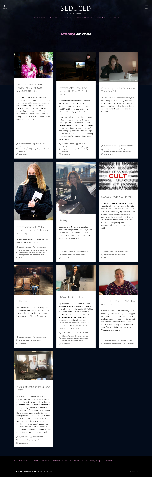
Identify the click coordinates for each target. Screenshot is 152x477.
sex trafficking (40, 252)
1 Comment (65, 258)
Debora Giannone (69, 251)
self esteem (80, 149)
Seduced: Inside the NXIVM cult (30, 471)
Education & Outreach (84, 18)
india (46, 250)
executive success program (70, 338)
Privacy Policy (95, 460)
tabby (37, 149)
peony (74, 149)
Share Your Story (20, 460)
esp (87, 336)
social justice (31, 149)
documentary (77, 147)
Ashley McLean (111, 146)
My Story (63, 220)
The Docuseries (39, 18)
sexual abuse (66, 340)
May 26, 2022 (40, 144)
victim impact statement (36, 255)
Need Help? (101, 18)
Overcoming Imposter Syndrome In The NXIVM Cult (118, 89)
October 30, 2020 (41, 247)
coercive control (33, 147)
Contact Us (114, 18)
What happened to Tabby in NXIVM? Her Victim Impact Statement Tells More (29, 88)
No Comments (23, 154)
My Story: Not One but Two (71, 297)
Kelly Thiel (109, 251)
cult (40, 147)
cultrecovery (69, 147)
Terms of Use (108, 460)
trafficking (65, 151)
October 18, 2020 (85, 251)
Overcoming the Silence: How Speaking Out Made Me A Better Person (74, 91)
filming (84, 147)
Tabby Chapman (26, 144)
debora (77, 255)
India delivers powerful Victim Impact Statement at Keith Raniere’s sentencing (33, 230)
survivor (73, 340)
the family (79, 340)
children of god (66, 336)
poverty (114, 343)
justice (21, 252)
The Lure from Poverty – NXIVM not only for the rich (118, 302)
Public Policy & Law (60, 460)
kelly (119, 255)
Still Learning (22, 301)
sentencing (22, 149)
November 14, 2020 (127, 146)
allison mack (23, 147)
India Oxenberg (26, 247)
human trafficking (38, 250)
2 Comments (66, 343)
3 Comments (66, 154)
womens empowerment (123, 151)
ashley (106, 149)
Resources (46, 460)
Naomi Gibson (68, 333)
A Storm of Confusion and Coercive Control (33, 388)
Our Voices (67, 18)
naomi (82, 338)
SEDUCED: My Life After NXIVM (116, 197)
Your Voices (54, 18)
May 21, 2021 (82, 144)
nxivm (44, 147)
